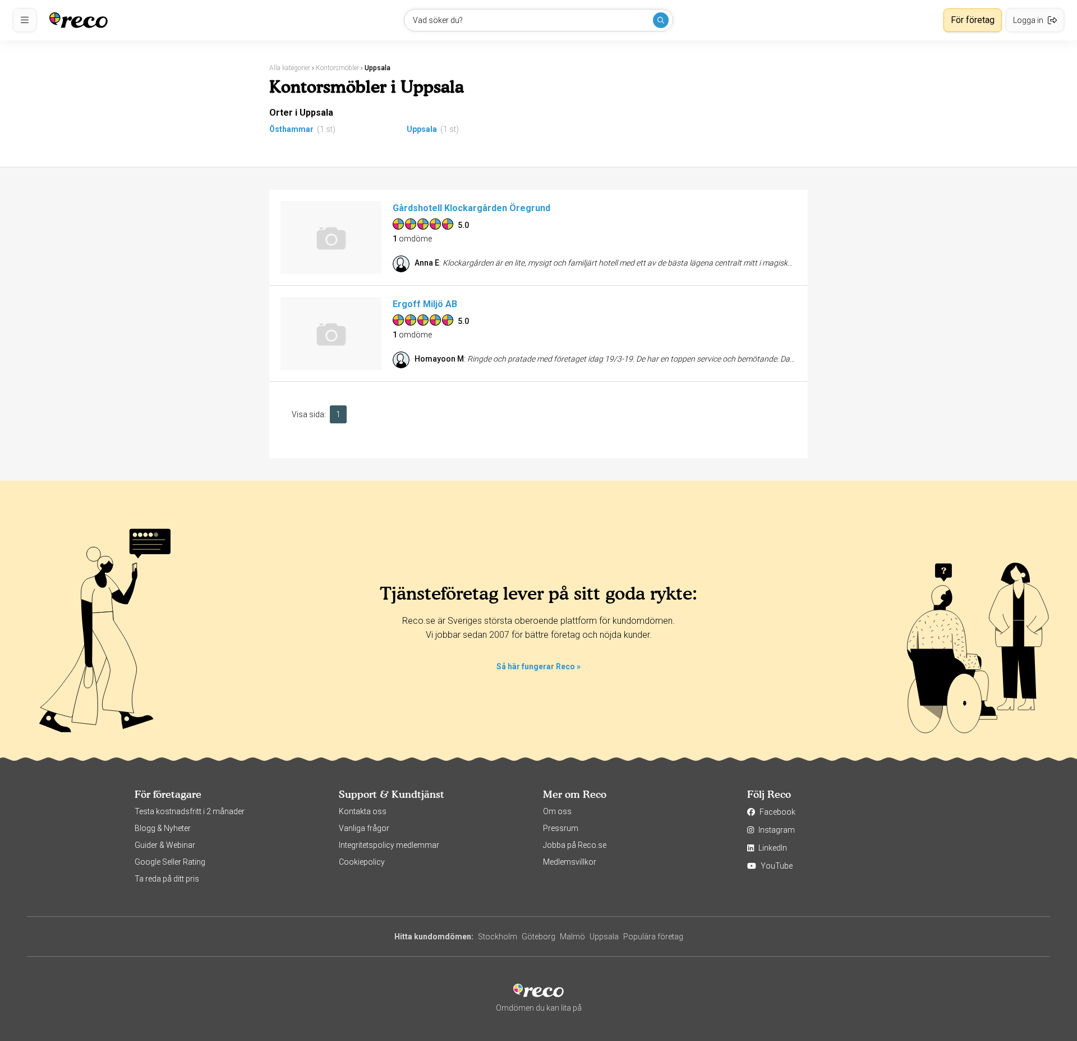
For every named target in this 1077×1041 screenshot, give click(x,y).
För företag (973, 20)
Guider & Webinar (165, 845)
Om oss (557, 811)
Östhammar (291, 129)
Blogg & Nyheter (163, 828)
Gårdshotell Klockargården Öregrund (471, 208)
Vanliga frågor (364, 828)
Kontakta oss (362, 811)
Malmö (572, 936)
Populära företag (653, 936)
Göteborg (538, 936)
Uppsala (422, 129)
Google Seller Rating (170, 861)
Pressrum (560, 828)
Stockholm (497, 936)
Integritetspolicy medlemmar (389, 845)
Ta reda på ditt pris (167, 878)
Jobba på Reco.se (574, 845)
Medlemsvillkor (569, 861)
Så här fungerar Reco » (538, 666)
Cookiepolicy (362, 861)
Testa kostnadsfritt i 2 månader (190, 811)
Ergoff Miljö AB (425, 304)
